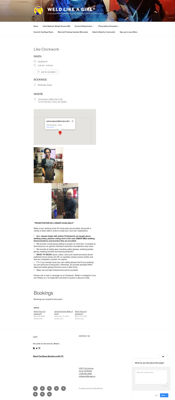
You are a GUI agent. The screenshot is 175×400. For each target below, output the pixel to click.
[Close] (72, 121)
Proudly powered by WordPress (91, 388)
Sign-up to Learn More (128, 32)
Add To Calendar (48, 72)
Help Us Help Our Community (103, 32)
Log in (35, 336)
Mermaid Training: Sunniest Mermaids (73, 32)
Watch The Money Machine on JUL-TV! (48, 356)
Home (35, 26)
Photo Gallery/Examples (108, 26)
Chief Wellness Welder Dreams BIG (56, 26)
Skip (156, 395)
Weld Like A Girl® (71, 9)
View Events (50, 127)
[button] (60, 133)
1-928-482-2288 (85, 374)
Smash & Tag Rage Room (43, 32)
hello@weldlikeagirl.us (87, 376)
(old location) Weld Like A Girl (50, 99)
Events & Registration (83, 26)
